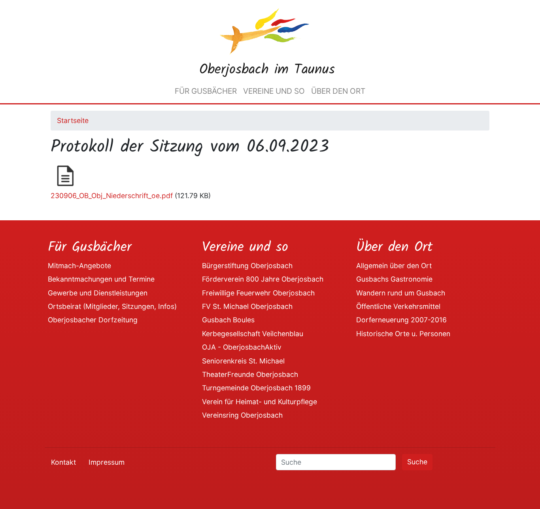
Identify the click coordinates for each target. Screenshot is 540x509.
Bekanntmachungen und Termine (101, 279)
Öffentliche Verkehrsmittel (398, 306)
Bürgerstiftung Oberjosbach (247, 265)
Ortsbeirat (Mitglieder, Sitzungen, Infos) (112, 306)
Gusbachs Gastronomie (394, 279)
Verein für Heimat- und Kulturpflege (259, 401)
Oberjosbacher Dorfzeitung (93, 320)
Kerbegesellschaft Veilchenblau (252, 333)
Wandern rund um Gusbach (400, 293)
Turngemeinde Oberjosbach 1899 (256, 388)
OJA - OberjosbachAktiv (241, 347)
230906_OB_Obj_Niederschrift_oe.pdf (112, 195)
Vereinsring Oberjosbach (242, 415)
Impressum (107, 462)
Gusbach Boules (228, 320)
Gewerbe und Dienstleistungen (97, 293)
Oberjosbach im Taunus (267, 70)
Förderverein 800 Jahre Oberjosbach (262, 279)
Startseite (73, 120)
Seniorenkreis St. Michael (243, 361)
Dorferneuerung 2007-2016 (401, 320)
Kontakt (63, 462)
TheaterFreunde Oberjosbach (250, 374)
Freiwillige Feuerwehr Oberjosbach (258, 293)
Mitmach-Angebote (79, 265)
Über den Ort (338, 91)
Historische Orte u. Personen (403, 333)
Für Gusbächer (206, 91)
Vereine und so (274, 91)
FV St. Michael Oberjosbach (247, 306)
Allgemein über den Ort (394, 265)
